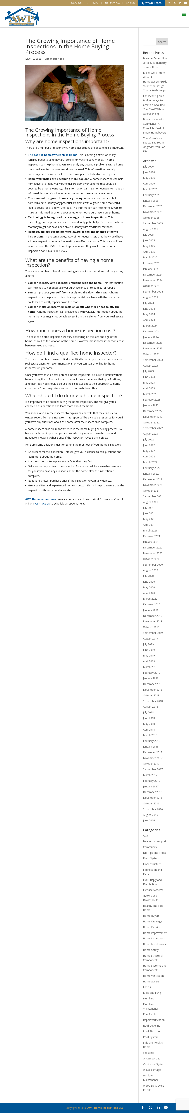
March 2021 (150, 530)
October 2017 (151, 763)
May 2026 (149, 177)
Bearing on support (154, 841)
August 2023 (150, 365)
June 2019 (149, 650)
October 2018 (151, 695)
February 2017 (151, 780)
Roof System (151, 1037)
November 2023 (152, 348)
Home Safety (151, 950)
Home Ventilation (153, 975)
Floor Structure (152, 864)
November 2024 (152, 280)
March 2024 (150, 325)
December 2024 (152, 274)
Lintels (147, 987)
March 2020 (150, 598)
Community (150, 847)
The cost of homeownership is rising (52, 155)
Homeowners (151, 981)
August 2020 (150, 570)
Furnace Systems (153, 890)
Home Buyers (151, 915)
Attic (145, 835)
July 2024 (148, 303)
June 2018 (149, 718)
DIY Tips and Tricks (154, 852)
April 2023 (149, 388)
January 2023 (151, 405)
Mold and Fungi (152, 992)
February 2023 (151, 399)
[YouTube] (185, 3)
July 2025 (148, 234)
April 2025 (149, 252)
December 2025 (152, 206)
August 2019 (150, 638)
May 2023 (149, 382)
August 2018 (150, 706)
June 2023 (149, 377)
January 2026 (151, 200)
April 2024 (149, 320)
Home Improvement (155, 933)
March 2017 (150, 775)
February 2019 (151, 672)
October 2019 (151, 627)
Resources (77, 3)
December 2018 (152, 684)
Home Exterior (151, 927)
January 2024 (151, 337)
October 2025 (151, 217)
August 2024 (150, 297)
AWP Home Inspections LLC (105, 1107)
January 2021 (151, 541)
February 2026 (151, 195)
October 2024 (151, 286)
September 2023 (153, 360)
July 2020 (148, 576)
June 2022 (149, 445)
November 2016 (152, 797)
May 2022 (149, 451)
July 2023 (148, 371)
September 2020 (153, 564)
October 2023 (151, 354)
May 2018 (149, 724)
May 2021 (149, 519)
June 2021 (149, 513)
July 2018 (148, 712)
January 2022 (151, 473)
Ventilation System (154, 1064)
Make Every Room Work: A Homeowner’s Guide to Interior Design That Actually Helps (155, 81)
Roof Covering (151, 1025)
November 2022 (152, 416)
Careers (130, 3)
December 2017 (152, 752)
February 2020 (151, 604)
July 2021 (148, 508)
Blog (95, 3)
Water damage (152, 1069)
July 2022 (148, 439)
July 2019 (148, 644)
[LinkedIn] (180, 3)
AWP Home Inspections (40, 499)
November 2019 (152, 621)
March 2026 (150, 189)
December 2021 (152, 479)
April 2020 (149, 593)
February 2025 (151, 263)
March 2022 (150, 462)
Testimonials (112, 3)
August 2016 (150, 815)
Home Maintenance (155, 944)
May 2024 (149, 314)
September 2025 (153, 223)
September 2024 (153, 291)
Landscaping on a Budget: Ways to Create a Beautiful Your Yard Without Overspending (154, 104)
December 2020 (152, 547)
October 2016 (151, 803)
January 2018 (151, 746)
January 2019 (151, 678)
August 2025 (150, 229)
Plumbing (148, 998)
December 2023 (152, 342)
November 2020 (152, 553)
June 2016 (149, 820)
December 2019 (152, 616)
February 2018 (151, 741)
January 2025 (151, 269)
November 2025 (152, 212)
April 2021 (149, 524)
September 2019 (153, 633)
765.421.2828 (153, 3)
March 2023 (150, 394)
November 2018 (152, 689)
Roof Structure (152, 1031)
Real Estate (150, 1014)
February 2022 (151, 468)
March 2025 (150, 257)
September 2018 (153, 701)
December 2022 (152, 411)
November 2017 (152, 758)
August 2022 (150, 433)
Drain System (151, 858)
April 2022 (149, 456)
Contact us (42, 503)
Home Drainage (152, 921)
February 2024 (151, 331)
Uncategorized (54, 58)
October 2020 (151, 559)
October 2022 (151, 422)
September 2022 (153, 428)
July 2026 (148, 166)
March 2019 (150, 667)
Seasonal (148, 1052)
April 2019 (149, 661)
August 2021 (150, 502)
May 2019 (149, 655)
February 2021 (151, 536)
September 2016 (153, 809)
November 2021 (152, 485)
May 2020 (149, 587)
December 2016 (152, 792)
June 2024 (149, 308)
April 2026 (149, 183)
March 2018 (150, 735)
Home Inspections (154, 938)
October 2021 (151, 490)
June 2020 (149, 581)
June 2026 (149, 172)
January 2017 (151, 786)
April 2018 (149, 729)
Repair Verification (154, 1020)
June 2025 (149, 240)
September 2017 (153, 769)
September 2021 (153, 496)
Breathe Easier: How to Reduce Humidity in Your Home (155, 63)
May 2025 (149, 246)
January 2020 (151, 610)
